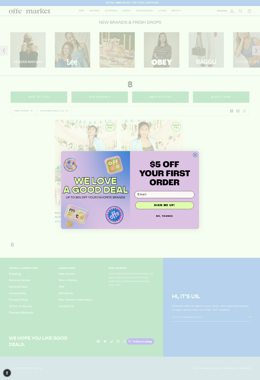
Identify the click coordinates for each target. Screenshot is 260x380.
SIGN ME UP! (164, 205)
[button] (7, 373)
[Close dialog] (195, 155)
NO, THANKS (164, 216)
